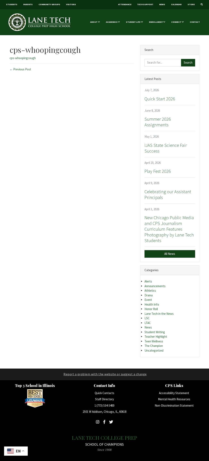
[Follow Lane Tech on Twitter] (111, 421)
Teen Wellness (154, 341)
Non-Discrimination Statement (174, 405)
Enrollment (156, 22)
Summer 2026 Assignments (158, 122)
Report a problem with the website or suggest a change (105, 374)
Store (191, 4)
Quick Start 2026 (160, 99)
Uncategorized (154, 350)
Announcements (155, 286)
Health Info (152, 304)
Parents (28, 4)
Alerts (148, 281)
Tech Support (145, 4)
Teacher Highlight (156, 336)
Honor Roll (151, 309)
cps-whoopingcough (23, 58)
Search (188, 62)
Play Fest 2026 (158, 171)
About (93, 22)
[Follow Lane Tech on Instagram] (97, 421)
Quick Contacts (104, 393)
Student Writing (155, 332)
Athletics (150, 290)
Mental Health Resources (174, 399)
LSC (147, 318)
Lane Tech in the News (159, 314)
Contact (195, 22)
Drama (149, 295)
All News (169, 254)
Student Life (133, 22)
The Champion (154, 346)
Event (148, 300)
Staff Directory (104, 399)
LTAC (148, 323)
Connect (176, 22)
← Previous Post (20, 69)
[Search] (202, 4)
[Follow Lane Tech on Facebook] (104, 421)
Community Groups (49, 4)
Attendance (124, 4)
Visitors (71, 4)
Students (11, 4)
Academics (112, 22)
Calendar (176, 4)
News (162, 4)
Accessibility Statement (174, 393)
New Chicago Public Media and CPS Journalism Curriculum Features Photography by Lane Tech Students (169, 229)
